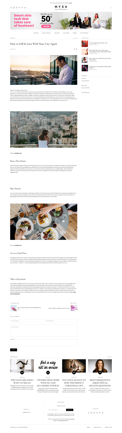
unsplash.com (17, 153)
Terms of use (108, 427)
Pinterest (22, 7)
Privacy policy (97, 427)
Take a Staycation (85, 92)
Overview (84, 78)
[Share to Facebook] (74, 49)
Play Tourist (84, 85)
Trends (75, 32)
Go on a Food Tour (86, 87)
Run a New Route (85, 80)
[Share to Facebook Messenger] (76, 49)
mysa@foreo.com (26, 412)
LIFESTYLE (12, 38)
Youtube (17, 7)
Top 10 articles (84, 32)
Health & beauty (46, 32)
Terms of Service (62, 420)
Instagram (14, 7)
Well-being (66, 32)
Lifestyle (36, 32)
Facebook (11, 7)
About (88, 427)
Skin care (57, 32)
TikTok (25, 7)
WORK (70, 3)
